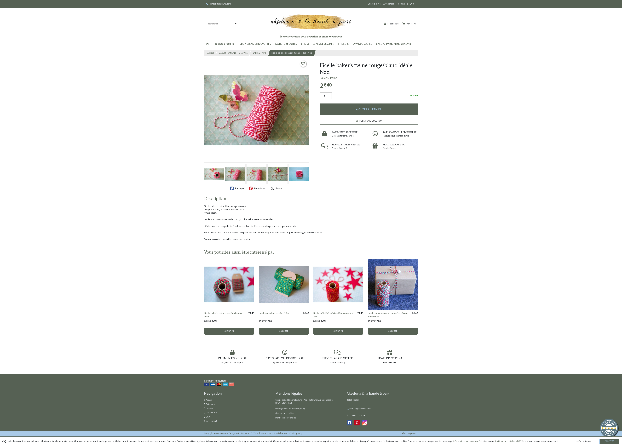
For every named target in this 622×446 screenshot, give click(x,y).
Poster (279, 188)
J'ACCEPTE (609, 441)
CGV (207, 416)
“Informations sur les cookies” (466, 441)
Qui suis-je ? (211, 412)
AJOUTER (229, 331)
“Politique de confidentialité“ (508, 441)
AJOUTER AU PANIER (368, 109)
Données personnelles (285, 417)
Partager (239, 188)
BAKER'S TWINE (259, 52)
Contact (401, 3)
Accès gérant (410, 433)
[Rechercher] (236, 24)
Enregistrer (259, 188)
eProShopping (295, 433)
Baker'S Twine (328, 78)
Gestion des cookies (284, 413)
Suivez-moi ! (211, 421)
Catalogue (210, 404)
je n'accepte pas (583, 441)
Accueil (210, 52)
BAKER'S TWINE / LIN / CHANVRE (233, 52)
